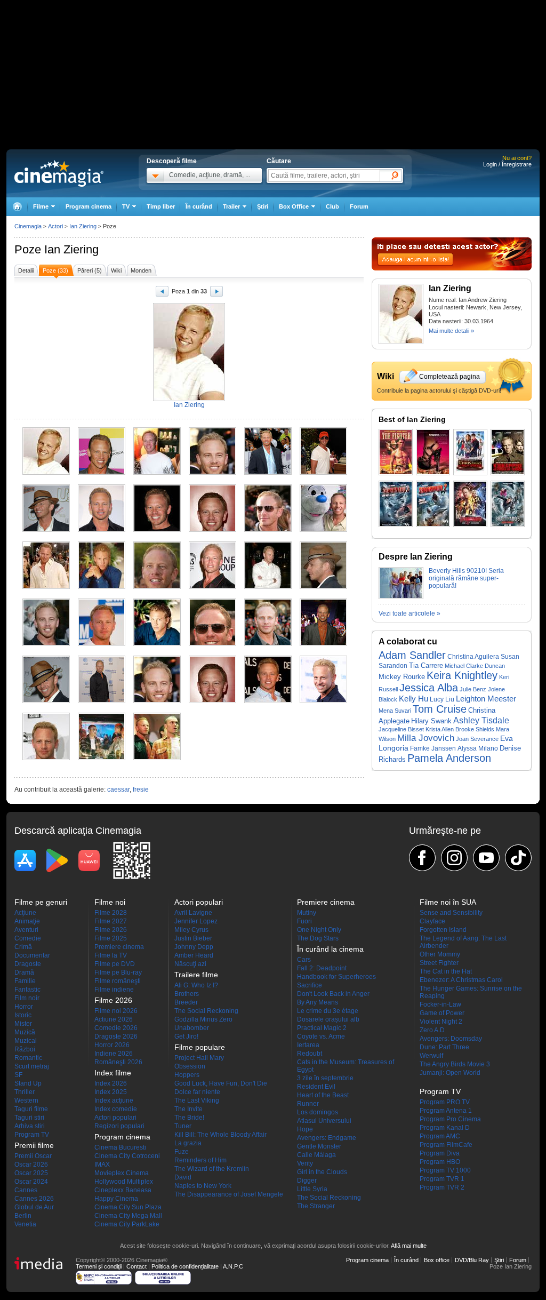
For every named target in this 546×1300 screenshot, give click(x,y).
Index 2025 (110, 1092)
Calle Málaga (316, 1155)
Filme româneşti (117, 981)
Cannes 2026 (34, 1198)
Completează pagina (449, 376)
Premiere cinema (119, 947)
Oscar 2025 (31, 1173)
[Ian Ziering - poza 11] (268, 529)
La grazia (188, 1143)
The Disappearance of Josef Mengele (228, 1194)
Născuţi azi (190, 964)
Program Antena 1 (446, 1110)
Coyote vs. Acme (321, 1036)
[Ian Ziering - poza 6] (323, 472)
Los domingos (317, 1112)
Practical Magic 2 (322, 1028)
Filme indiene (114, 989)
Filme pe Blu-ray (118, 972)
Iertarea (308, 1045)
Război (24, 1049)
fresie (141, 789)
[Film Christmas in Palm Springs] (470, 452)
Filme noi (109, 902)
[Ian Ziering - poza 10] (212, 529)
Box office (436, 1260)
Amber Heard (193, 955)
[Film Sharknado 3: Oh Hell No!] (396, 504)
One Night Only (319, 930)
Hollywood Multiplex (123, 1181)
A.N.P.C (233, 1266)
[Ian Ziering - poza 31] (46, 758)
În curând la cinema (330, 949)
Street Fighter (439, 963)
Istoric (22, 1015)
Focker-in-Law (440, 1004)
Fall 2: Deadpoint (322, 968)
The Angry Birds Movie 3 (455, 1064)
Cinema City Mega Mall (128, 1215)
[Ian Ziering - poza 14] (101, 587)
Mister (23, 1023)
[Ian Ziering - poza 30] (323, 701)
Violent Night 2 (441, 1021)
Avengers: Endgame (326, 1138)
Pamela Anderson (449, 758)
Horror (23, 1006)
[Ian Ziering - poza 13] (46, 587)
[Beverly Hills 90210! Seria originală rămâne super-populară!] (401, 597)
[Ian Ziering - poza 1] (46, 472)
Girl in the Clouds (322, 1172)
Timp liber (161, 206)
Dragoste (27, 964)
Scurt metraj (31, 1066)
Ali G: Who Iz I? (196, 985)
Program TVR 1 (442, 1179)
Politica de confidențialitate (185, 1266)
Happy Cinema (116, 1198)
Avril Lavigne (193, 912)
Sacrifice (309, 985)
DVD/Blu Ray (472, 1260)
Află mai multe (409, 1245)
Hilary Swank (431, 721)
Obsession (189, 1066)
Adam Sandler (412, 655)
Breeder (186, 1002)
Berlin (22, 1215)
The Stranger (316, 1206)
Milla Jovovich (425, 738)
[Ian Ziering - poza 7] (46, 529)
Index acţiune (113, 1100)
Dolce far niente (197, 1092)
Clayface (432, 921)
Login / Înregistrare (507, 164)
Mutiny (306, 912)
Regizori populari (119, 1126)
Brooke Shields (474, 729)
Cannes (25, 1190)
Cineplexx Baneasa (122, 1190)
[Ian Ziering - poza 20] (101, 644)
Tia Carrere (426, 665)
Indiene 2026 (113, 1053)
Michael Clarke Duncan (475, 666)
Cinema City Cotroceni (127, 1156)
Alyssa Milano (477, 748)
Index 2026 (110, 1083)
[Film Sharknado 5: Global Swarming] (508, 504)
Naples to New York (202, 1186)
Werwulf (431, 1055)
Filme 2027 (110, 921)
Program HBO (440, 1162)
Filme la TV (110, 955)
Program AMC (440, 1136)
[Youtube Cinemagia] (486, 857)
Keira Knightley (462, 675)
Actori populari (115, 1117)
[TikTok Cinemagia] (518, 857)
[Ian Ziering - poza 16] (212, 587)
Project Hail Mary (199, 1058)
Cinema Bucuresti (120, 1147)
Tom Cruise (440, 709)
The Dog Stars (318, 938)
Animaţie (27, 921)
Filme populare (199, 1047)
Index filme (112, 1072)
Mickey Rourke (402, 677)
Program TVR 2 (442, 1187)
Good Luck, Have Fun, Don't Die (220, 1083)
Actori (55, 226)
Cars (304, 959)
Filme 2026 (110, 930)
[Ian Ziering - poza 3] (157, 472)
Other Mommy (440, 954)
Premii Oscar (33, 1156)
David (182, 1177)
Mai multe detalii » (451, 331)
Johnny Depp (193, 947)
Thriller (24, 1092)
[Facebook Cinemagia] (422, 857)
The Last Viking (196, 1100)
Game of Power (442, 1013)
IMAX (102, 1164)
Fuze (181, 1151)
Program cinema (88, 206)
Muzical (25, 1040)
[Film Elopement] (508, 452)
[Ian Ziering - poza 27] (157, 701)
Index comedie (115, 1109)
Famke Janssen (433, 748)
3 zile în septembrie (325, 1078)
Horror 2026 (112, 1045)
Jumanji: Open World (450, 1072)
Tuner (182, 1126)
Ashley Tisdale (481, 720)
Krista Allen (439, 729)
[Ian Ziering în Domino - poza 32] (101, 758)
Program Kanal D (445, 1127)
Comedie (27, 938)
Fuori (304, 921)
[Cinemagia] (17, 206)
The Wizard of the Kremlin (211, 1169)
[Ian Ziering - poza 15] (157, 587)
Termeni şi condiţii (99, 1266)
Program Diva (440, 1153)
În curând (199, 206)
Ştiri (262, 206)
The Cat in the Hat (446, 971)
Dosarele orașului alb (328, 1019)
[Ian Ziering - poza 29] (268, 701)
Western (26, 1100)
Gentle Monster (319, 1146)
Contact (136, 1266)
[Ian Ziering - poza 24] (323, 644)
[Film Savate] (396, 452)
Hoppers (186, 1075)
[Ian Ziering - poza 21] (157, 644)
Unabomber (191, 1028)
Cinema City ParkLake (126, 1224)
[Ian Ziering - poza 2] (101, 472)
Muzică (24, 1032)
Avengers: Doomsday (451, 1038)
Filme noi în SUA (448, 902)
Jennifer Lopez (196, 921)
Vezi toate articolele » (409, 613)
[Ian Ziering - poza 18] (323, 587)
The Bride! (189, 1117)
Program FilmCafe (446, 1145)
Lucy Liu (442, 699)
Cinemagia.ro (58, 173)
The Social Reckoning (206, 1011)
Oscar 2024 (31, 1181)
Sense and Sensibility (451, 912)
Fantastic (27, 989)
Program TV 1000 (445, 1170)
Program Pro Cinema (450, 1119)
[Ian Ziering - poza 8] (101, 529)
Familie (25, 981)
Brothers (186, 994)
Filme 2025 (110, 938)
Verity (305, 1163)
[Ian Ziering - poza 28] (212, 701)
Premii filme (34, 1145)
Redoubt (309, 1053)
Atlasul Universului (324, 1120)
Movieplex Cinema (121, 1173)
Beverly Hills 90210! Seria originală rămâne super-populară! (466, 578)
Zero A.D (432, 1030)
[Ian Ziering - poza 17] (268, 587)
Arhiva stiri (29, 1126)
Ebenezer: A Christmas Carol (461, 980)
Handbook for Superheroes (336, 976)
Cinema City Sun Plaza (128, 1207)
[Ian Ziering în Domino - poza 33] (157, 758)
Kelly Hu (413, 698)
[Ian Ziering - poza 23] (268, 644)
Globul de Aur (34, 1207)
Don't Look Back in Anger (333, 994)
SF (18, 1075)
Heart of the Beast (323, 1095)
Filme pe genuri (40, 902)
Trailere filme (196, 974)
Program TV (31, 1134)
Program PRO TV (445, 1102)
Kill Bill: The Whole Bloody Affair (220, 1134)
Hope (305, 1129)
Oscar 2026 (31, 1164)
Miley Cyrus (191, 930)
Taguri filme (31, 1109)
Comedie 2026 (116, 1028)
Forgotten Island (443, 930)
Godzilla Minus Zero (203, 1019)
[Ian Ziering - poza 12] (323, 529)
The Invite (188, 1109)
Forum (359, 206)
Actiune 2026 (113, 1019)
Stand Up (28, 1083)
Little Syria (312, 1189)
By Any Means (317, 1002)
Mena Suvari (395, 710)
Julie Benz (473, 689)
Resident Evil (316, 1086)
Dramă (24, 972)
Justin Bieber (193, 938)
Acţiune (25, 912)
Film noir (26, 998)
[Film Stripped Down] (433, 452)
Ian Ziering (71, 249)
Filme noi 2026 (116, 1011)
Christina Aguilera (473, 656)
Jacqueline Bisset (401, 729)
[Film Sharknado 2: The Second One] (433, 504)
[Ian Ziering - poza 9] (157, 529)
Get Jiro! (186, 1036)
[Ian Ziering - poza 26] (101, 701)
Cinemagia (28, 226)
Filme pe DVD (114, 964)
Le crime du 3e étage (327, 1011)
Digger (307, 1180)
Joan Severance (477, 739)
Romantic (28, 1058)
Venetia (25, 1224)
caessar (118, 789)
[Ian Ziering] (401, 342)
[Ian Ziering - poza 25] (46, 701)
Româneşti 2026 (118, 1062)
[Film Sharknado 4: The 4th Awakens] (470, 504)
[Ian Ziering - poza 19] (46, 644)
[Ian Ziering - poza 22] (212, 644)
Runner (308, 1103)
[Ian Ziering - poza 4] (212, 472)
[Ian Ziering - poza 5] (268, 472)
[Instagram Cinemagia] (454, 857)
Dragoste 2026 (116, 1036)
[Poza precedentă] (162, 293)
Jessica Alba (428, 687)
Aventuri (26, 930)
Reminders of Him (200, 1160)
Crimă (23, 947)
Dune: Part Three (444, 1047)
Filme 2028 (110, 912)
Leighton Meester (486, 698)
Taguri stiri (29, 1117)
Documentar (32, 955)
